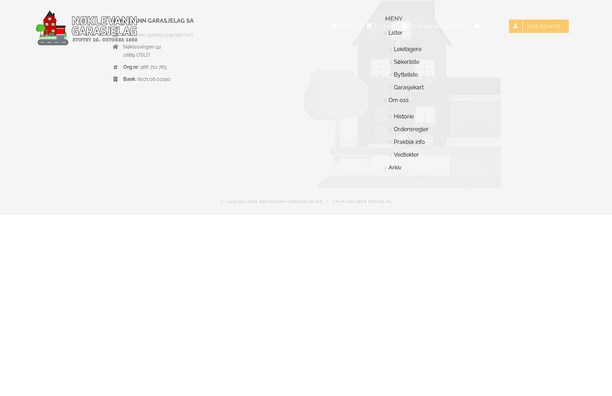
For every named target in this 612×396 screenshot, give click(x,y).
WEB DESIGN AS (374, 201)
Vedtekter (406, 154)
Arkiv (395, 167)
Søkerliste (406, 61)
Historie (404, 116)
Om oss (399, 100)
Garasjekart (409, 87)
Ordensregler (411, 129)
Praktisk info (409, 142)
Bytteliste (406, 74)
